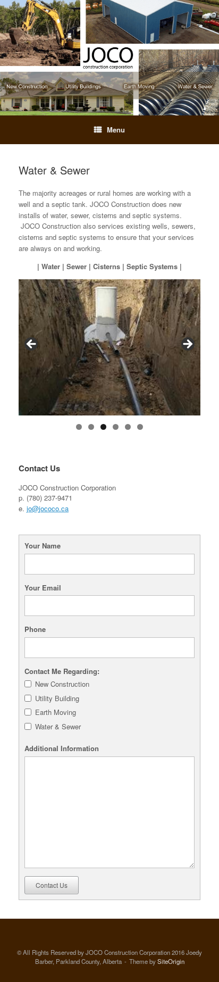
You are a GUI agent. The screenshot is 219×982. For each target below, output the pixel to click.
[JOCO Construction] (109, 57)
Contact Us (52, 884)
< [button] (32, 345)
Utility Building (57, 698)
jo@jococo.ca (48, 508)
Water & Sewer (58, 726)
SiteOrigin (170, 961)
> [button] (187, 345)
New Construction (62, 684)
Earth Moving (55, 712)
